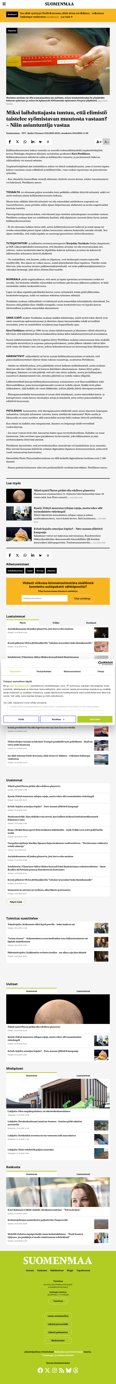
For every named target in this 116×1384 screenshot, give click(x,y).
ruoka (30, 570)
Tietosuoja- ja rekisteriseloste (58, 1355)
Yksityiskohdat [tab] (43, 671)
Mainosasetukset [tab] (72, 671)
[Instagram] (55, 1371)
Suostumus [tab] (15, 671)
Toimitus (58, 1301)
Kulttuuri (12, 14)
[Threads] (76, 1372)
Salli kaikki (95, 719)
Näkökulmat (57, 1270)
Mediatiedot (58, 1340)
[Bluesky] (69, 1372)
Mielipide (11, 1115)
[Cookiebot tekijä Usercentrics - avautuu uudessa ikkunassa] (100, 663)
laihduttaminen (15, 570)
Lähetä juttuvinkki (58, 1324)
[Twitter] (48, 1372)
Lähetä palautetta (58, 1332)
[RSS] (62, 1371)
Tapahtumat (83, 1270)
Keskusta (42, 1270)
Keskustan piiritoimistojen (68, 1351)
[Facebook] (41, 1371)
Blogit (70, 1270)
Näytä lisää (16, 901)
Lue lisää (66, 16)
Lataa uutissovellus (58, 1315)
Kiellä (21, 719)
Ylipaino (12, 30)
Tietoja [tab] (100, 671)
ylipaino (51, 570)
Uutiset (10, 632)
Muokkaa (56, 719)
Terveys (39, 570)
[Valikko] (4, 4)
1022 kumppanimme (19, 686)
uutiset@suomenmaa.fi (58, 1287)
